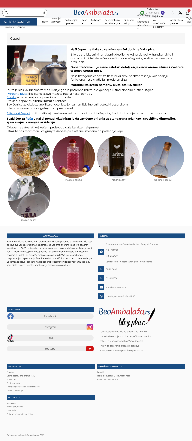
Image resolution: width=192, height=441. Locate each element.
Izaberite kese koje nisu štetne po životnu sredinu (126, 336)
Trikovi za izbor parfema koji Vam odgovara (121, 341)
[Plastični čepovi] (73, 153)
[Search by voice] (44, 12)
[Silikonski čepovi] (163, 153)
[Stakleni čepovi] (29, 193)
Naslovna (9, 27)
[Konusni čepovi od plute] (29, 153)
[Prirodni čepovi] (118, 153)
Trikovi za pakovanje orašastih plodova (119, 346)
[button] (56, 22)
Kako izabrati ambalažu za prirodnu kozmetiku (123, 331)
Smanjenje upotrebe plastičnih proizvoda (121, 350)
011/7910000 (152, 12)
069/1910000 (152, 16)
